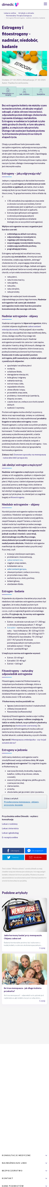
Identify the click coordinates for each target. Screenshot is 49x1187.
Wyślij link (38, 857)
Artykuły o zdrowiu (26, 13)
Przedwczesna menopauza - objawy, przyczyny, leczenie (21, 803)
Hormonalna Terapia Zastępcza (19, 16)
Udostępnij (15, 850)
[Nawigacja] (44, 4)
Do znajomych (37, 850)
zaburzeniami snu (15, 560)
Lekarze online (10, 13)
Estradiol (11, 627)
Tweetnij (15, 857)
